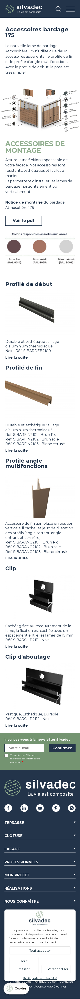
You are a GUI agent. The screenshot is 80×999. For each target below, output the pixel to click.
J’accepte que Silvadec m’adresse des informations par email (25, 759)
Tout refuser (24, 965)
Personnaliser (57, 969)
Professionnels (21, 862)
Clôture (13, 836)
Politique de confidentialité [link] (40, 978)
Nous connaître (21, 901)
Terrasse (14, 823)
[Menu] (70, 9)
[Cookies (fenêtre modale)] (16, 989)
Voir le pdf (23, 220)
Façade (12, 849)
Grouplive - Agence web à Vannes (42, 986)
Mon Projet (17, 875)
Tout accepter (40, 951)
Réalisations (18, 888)
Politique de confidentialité (53, 981)
